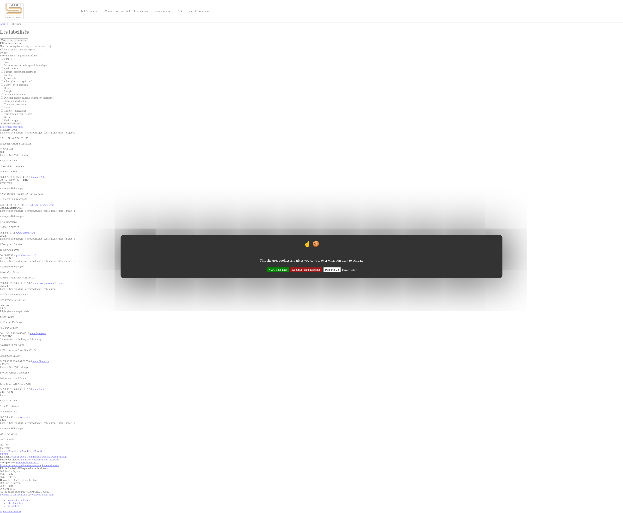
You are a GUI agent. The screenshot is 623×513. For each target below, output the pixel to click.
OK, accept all (278, 269)
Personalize (332, 269)
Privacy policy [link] (349, 269)
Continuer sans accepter (306, 269)
